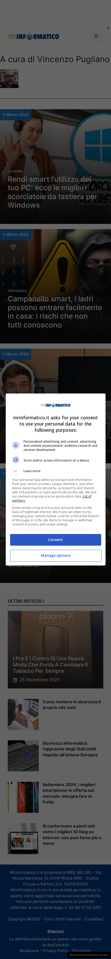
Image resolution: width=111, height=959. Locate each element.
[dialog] (56, 479)
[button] (55, 471)
